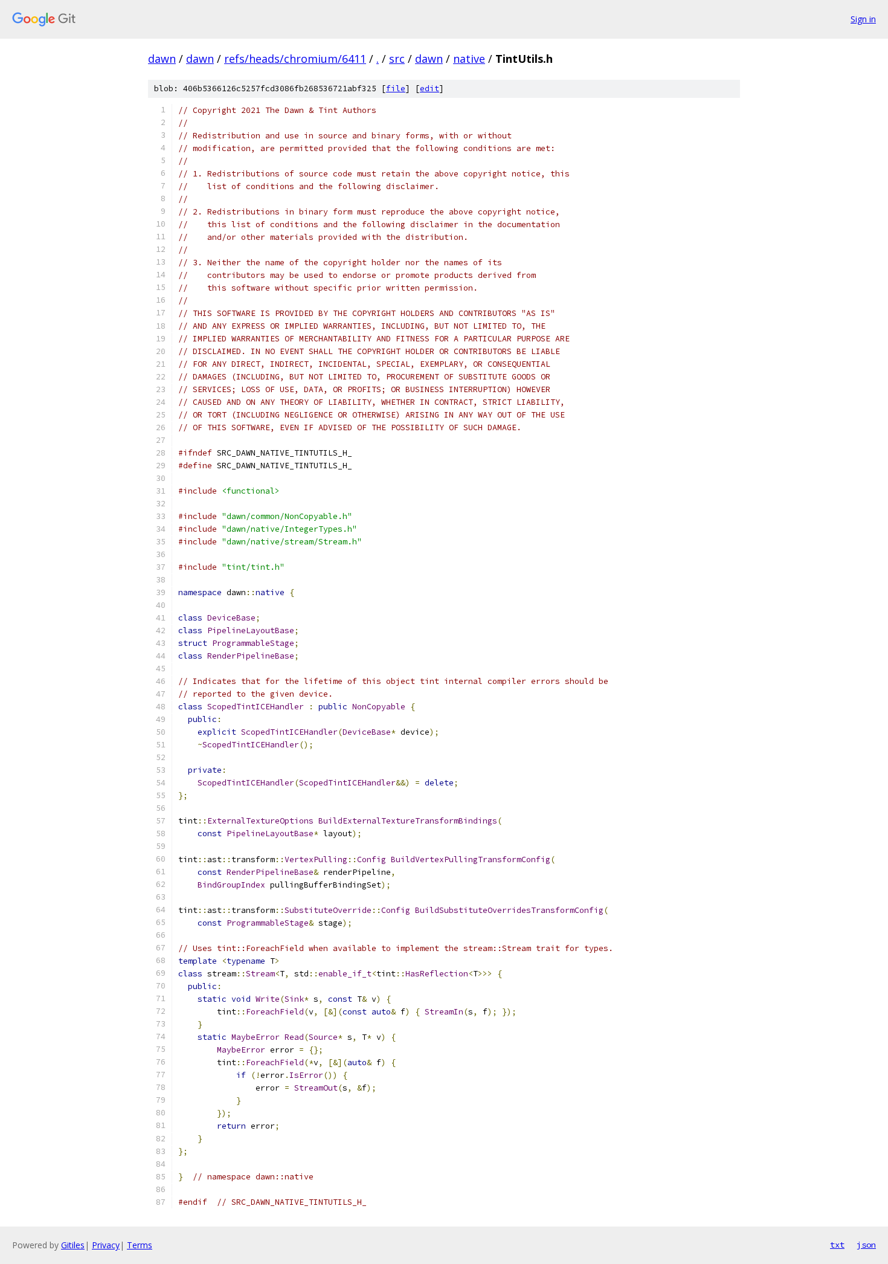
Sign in (863, 19)
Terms (139, 1245)
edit (429, 88)
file (395, 88)
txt (837, 1244)
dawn (162, 58)
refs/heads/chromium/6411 (295, 58)
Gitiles (73, 1245)
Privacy (106, 1245)
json (866, 1244)
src (397, 58)
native (469, 58)
